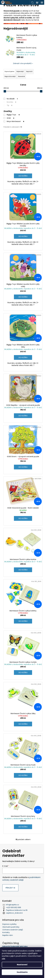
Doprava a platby (9, 924)
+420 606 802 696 (13, 907)
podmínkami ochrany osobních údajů (21, 878)
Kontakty (6, 932)
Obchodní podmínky (10, 927)
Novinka (11, 102)
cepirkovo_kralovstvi (14, 913)
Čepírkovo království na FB (16, 910)
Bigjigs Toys (13, 114)
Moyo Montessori (15, 121)
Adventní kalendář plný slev (15, 946)
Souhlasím (22, 972)
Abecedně (21, 76)
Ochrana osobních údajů (12, 930)
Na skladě (12, 99)
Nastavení (22, 964)
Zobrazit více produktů (22, 63)
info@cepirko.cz (12, 904)
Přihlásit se (10, 888)
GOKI (10, 118)
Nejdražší (29, 71)
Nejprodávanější (10, 76)
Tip (9, 105)
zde (3, 958)
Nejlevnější (20, 71)
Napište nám (7, 935)
